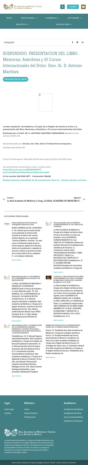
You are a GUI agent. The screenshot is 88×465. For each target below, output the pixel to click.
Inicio (9, 18)
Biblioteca (21, 24)
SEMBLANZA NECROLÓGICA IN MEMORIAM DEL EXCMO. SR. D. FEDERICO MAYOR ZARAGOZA (63, 326)
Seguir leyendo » (17, 260)
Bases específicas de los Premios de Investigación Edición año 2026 (24, 224)
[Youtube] (83, 7)
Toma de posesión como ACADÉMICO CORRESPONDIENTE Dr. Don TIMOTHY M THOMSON (68, 225)
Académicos (51, 18)
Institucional (28, 18)
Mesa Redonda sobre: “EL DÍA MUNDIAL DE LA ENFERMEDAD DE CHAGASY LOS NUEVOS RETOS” (26, 278)
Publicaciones (63, 24)
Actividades (73, 18)
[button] (62, 7)
